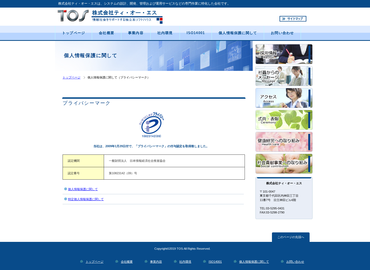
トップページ (71, 77)
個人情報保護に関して (83, 189)
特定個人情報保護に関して (86, 199)
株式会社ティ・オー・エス (119, 16)
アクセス (284, 98)
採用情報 (284, 54)
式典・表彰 (284, 120)
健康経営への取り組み (284, 142)
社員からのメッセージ (284, 76)
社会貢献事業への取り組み (284, 164)
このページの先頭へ (290, 237)
